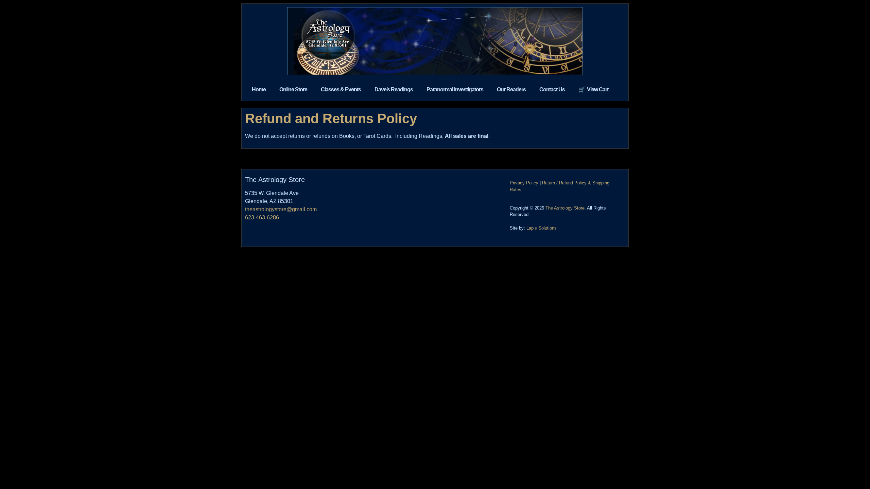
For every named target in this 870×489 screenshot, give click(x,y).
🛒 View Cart (593, 89)
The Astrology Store (565, 208)
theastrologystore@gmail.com (281, 209)
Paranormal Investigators (455, 89)
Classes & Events (341, 89)
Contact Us (552, 89)
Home (259, 89)
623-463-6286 (262, 217)
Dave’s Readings (394, 89)
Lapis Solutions (541, 228)
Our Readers (511, 89)
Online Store (293, 89)
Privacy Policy (524, 182)
